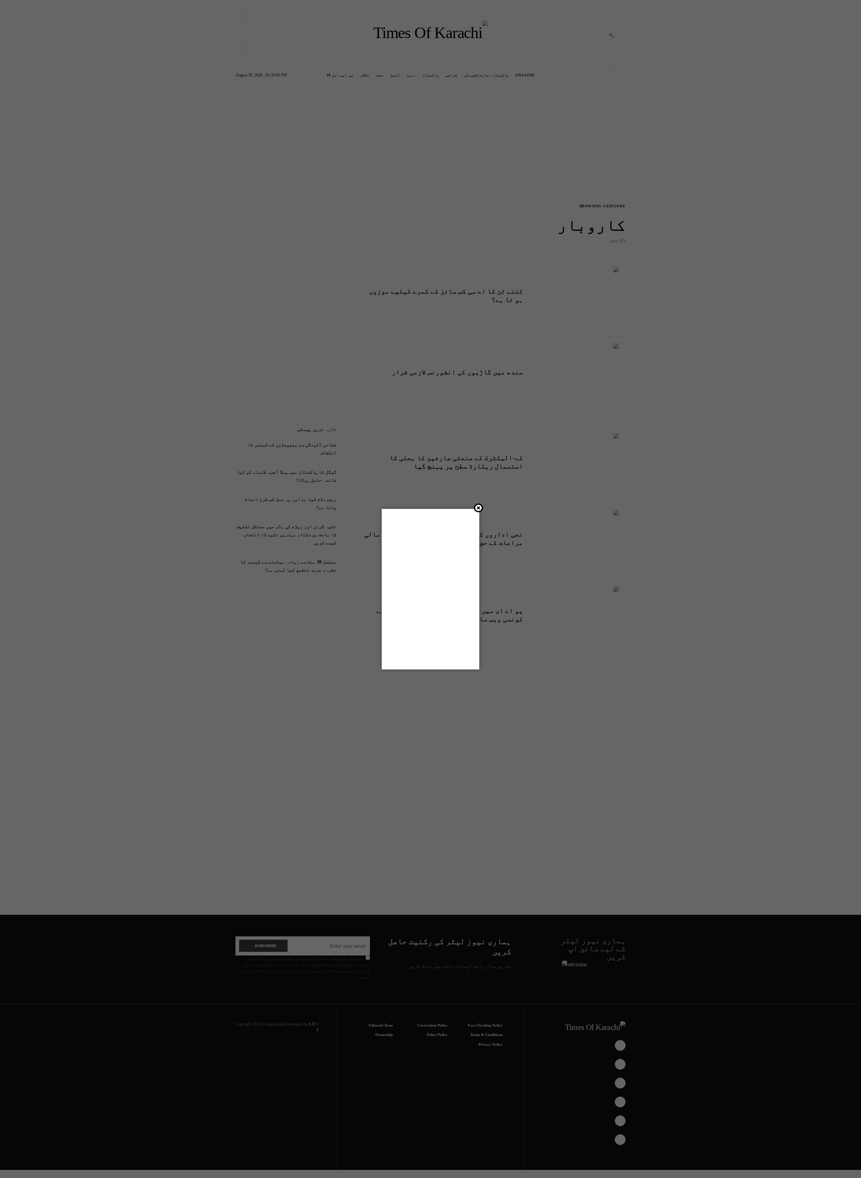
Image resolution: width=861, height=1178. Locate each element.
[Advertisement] (444, 1155)
